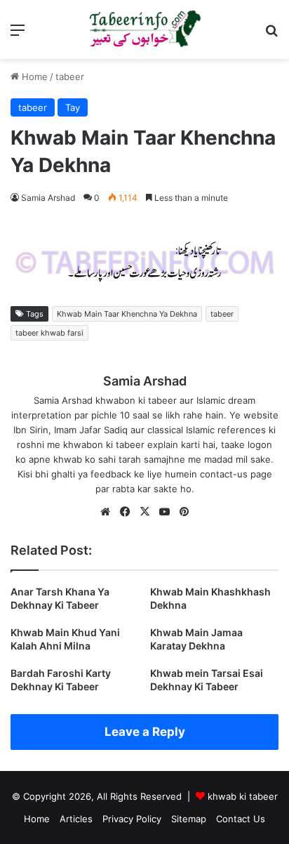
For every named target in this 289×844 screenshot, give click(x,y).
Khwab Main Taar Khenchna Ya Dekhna (127, 314)
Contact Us (240, 818)
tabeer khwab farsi (49, 333)
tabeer (69, 76)
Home (33, 76)
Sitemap (188, 818)
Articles (76, 818)
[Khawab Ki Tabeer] (144, 29)
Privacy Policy (131, 818)
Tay (72, 107)
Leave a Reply (145, 732)
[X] (144, 511)
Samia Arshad (48, 197)
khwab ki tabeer (243, 796)
